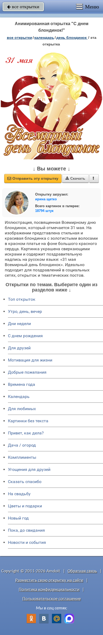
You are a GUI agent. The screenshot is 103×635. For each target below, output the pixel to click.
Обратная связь (82, 571)
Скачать (75, 178)
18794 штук (44, 211)
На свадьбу (19, 493)
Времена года (21, 384)
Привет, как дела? (26, 432)
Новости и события (27, 542)
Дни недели (19, 323)
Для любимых (22, 408)
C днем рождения (25, 335)
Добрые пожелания (27, 372)
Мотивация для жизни (30, 360)
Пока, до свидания (26, 530)
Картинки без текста (28, 420)
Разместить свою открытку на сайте (49, 580)
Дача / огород (22, 445)
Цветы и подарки (25, 505)
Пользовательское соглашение (51, 599)
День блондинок (72, 37)
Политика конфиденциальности (49, 589)
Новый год (18, 518)
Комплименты (22, 457)
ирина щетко (46, 199)
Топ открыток (21, 299)
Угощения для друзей (29, 469)
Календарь (44, 37)
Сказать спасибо (24, 481)
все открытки (23, 6)
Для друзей (19, 347)
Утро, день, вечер (25, 311)
